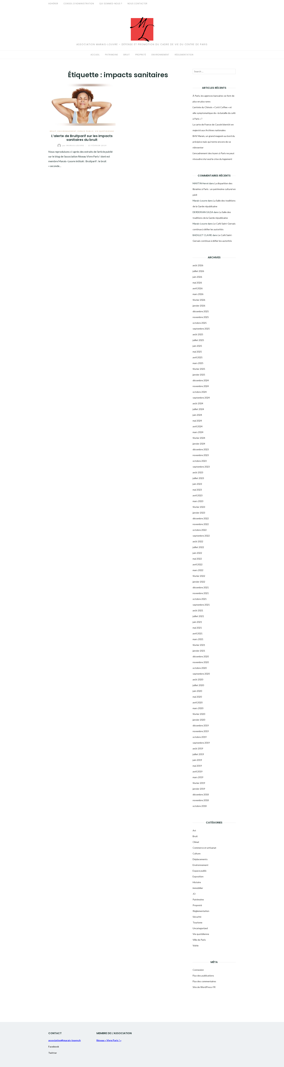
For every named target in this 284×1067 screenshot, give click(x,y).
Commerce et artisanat (204, 847)
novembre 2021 (201, 593)
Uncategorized (200, 928)
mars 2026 (198, 294)
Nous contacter (137, 3)
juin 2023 (197, 483)
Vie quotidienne (104, 131)
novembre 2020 (201, 662)
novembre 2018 (201, 800)
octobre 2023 (200, 460)
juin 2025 (197, 345)
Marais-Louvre (73, 145)
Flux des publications (203, 975)
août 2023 (198, 472)
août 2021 (198, 610)
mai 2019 (197, 765)
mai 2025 (197, 351)
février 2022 (199, 576)
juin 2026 (197, 276)
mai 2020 (197, 696)
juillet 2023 (198, 478)
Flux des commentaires (204, 981)
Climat (196, 842)
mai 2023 (197, 489)
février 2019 (199, 783)
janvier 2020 (199, 719)
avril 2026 (197, 288)
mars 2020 (198, 708)
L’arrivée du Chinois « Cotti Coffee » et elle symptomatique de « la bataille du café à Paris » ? (214, 113)
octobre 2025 (200, 322)
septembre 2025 (201, 328)
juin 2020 (197, 691)
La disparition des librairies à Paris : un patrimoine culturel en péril (214, 189)
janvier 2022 (199, 581)
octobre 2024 (200, 391)
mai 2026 (197, 282)
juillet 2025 (198, 340)
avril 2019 (197, 771)
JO (194, 893)
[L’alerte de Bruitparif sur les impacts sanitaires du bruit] (82, 104)
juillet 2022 (198, 547)
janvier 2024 (199, 443)
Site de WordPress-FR (204, 987)
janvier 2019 (199, 788)
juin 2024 (197, 414)
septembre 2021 (201, 604)
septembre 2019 (201, 742)
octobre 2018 (200, 806)
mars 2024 (198, 432)
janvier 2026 (199, 305)
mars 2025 (198, 363)
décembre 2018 (201, 794)
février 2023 (199, 506)
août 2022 (198, 541)
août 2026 (198, 265)
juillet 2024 (198, 409)
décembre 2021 (201, 587)
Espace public (86, 131)
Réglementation (184, 54)
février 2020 (199, 714)
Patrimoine (111, 54)
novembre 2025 (201, 317)
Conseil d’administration (79, 3)
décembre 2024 (201, 380)
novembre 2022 (201, 524)
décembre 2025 (201, 311)
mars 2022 (198, 570)
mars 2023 (198, 501)
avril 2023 (197, 495)
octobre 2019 (200, 737)
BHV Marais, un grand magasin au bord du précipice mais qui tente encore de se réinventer (214, 142)
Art (194, 830)
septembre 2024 (201, 397)
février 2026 (199, 299)
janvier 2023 (199, 512)
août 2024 (198, 403)
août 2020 (198, 679)
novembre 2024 (201, 386)
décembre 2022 (201, 518)
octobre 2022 (200, 529)
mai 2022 (197, 558)
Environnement (160, 54)
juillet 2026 (198, 271)
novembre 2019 (201, 731)
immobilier (198, 888)
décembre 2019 (201, 725)
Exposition (198, 876)
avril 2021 (197, 633)
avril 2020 (197, 702)
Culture (197, 853)
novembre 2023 (201, 455)
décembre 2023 (201, 449)
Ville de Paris (199, 939)
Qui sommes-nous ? (110, 3)
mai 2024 (197, 420)
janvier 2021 (199, 650)
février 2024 (199, 437)
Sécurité (197, 916)
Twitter (52, 1052)
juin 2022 (197, 552)
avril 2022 (197, 564)
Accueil (95, 54)
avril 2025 (197, 357)
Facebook (53, 1046)
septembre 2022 (201, 535)
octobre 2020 (200, 668)
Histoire (197, 882)
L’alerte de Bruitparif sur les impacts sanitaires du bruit (82, 138)
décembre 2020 (201, 656)
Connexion (198, 969)
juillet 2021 (198, 616)
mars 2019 (198, 777)
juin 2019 (197, 760)
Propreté (140, 54)
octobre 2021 (200, 599)
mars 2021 (198, 639)
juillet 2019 (198, 754)
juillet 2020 (198, 685)
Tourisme (197, 922)
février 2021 (199, 645)
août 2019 (198, 748)
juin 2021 (197, 622)
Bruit (126, 54)
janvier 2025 (199, 374)
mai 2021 (197, 627)
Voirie (196, 945)
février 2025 (199, 368)
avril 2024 (197, 426)
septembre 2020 (201, 673)
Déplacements (200, 859)
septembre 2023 (201, 466)
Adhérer (53, 3)
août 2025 (198, 334)
